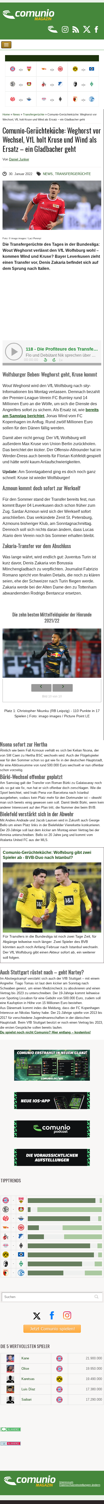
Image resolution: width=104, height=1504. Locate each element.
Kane (25, 1358)
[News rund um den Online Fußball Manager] (28, 13)
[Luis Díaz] (10, 1389)
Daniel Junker (19, 159)
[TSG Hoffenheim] (21, 1236)
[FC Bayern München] (60, 1358)
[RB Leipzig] (6, 1245)
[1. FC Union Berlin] (6, 1227)
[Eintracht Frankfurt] (21, 1227)
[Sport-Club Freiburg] (6, 1264)
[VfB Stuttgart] (21, 1200)
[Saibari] (10, 1399)
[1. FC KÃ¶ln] (6, 1236)
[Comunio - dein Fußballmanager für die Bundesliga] (53, 31)
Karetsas (28, 1379)
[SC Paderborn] (21, 1218)
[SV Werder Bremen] (21, 1264)
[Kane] (10, 1358)
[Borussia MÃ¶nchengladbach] (21, 1245)
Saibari (26, 1399)
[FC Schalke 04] (21, 1273)
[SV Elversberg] (6, 1209)
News (16, 114)
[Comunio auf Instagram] (65, 31)
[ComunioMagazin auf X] (87, 31)
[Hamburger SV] (21, 1254)
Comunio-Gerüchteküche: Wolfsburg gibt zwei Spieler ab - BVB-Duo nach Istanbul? (47, 855)
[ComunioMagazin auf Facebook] (96, 31)
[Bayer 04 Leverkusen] (21, 1209)
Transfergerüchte (33, 114)
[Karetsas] (10, 1379)
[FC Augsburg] (6, 1273)
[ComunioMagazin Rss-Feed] (76, 31)
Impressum (66, 1482)
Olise (25, 1368)
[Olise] (10, 1368)
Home (6, 114)
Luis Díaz (28, 1389)
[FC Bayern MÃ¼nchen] (6, 1200)
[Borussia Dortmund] (6, 1254)
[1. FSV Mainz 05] (6, 1218)
